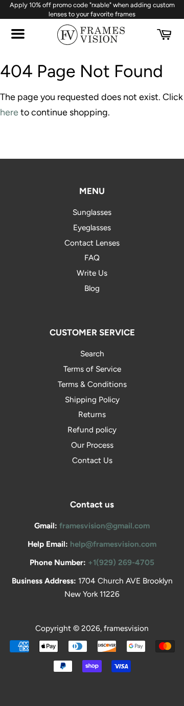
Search (92, 353)
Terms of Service (92, 369)
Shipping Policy (92, 399)
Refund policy (92, 429)
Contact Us (92, 460)
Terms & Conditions (92, 384)
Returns (92, 414)
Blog (92, 288)
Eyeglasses (92, 227)
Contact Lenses (92, 243)
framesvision (126, 628)
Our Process (92, 445)
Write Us (92, 273)
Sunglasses (92, 212)
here (9, 112)
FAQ (92, 257)
